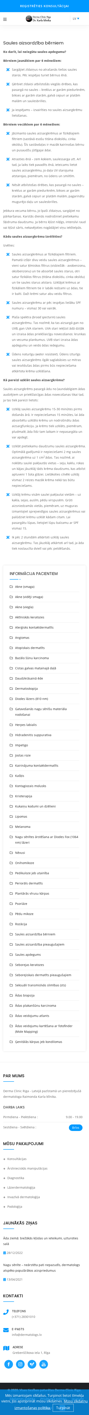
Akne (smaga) (24, 587)
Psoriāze (21, 904)
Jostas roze (23, 755)
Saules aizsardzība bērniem (35, 934)
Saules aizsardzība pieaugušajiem (39, 944)
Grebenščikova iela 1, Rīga (31, 1353)
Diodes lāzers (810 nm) (31, 699)
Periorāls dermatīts (29, 883)
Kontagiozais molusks (30, 786)
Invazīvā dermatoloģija (23, 1197)
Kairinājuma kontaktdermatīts (36, 765)
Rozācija (21, 924)
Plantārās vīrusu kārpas (32, 893)
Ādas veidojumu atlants (32, 1016)
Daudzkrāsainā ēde (29, 678)
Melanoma (22, 827)
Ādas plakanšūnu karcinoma (35, 1005)
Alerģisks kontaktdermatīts (34, 627)
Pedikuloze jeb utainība (32, 873)
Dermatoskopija (26, 688)
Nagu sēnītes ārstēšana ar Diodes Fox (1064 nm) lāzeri (46, 840)
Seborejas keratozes (29, 965)
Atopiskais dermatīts (30, 648)
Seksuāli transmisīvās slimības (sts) (40, 985)
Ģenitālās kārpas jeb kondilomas (38, 1042)
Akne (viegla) (24, 607)
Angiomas (22, 638)
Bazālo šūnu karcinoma (32, 658)
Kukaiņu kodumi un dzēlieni (35, 806)
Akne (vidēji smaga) (29, 597)
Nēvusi (20, 853)
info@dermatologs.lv (27, 1335)
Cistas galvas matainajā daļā (35, 668)
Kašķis (19, 776)
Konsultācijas (16, 1159)
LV (74, 18)
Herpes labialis (26, 725)
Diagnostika (15, 1178)
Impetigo (21, 745)
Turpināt (63, 1407)
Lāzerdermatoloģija (20, 1187)
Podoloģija (14, 1206)
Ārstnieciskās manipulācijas (27, 1168)
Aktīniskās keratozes (29, 617)
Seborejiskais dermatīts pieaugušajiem (43, 975)
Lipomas (21, 816)
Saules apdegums (28, 955)
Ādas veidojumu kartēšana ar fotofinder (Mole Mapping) (44, 1029)
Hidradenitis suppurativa (33, 735)
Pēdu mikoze (24, 914)
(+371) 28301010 (23, 1317)
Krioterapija (23, 796)
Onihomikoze (24, 863)
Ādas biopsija (25, 995)
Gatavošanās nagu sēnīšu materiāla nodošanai (41, 712)
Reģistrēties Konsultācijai (44, 6)
